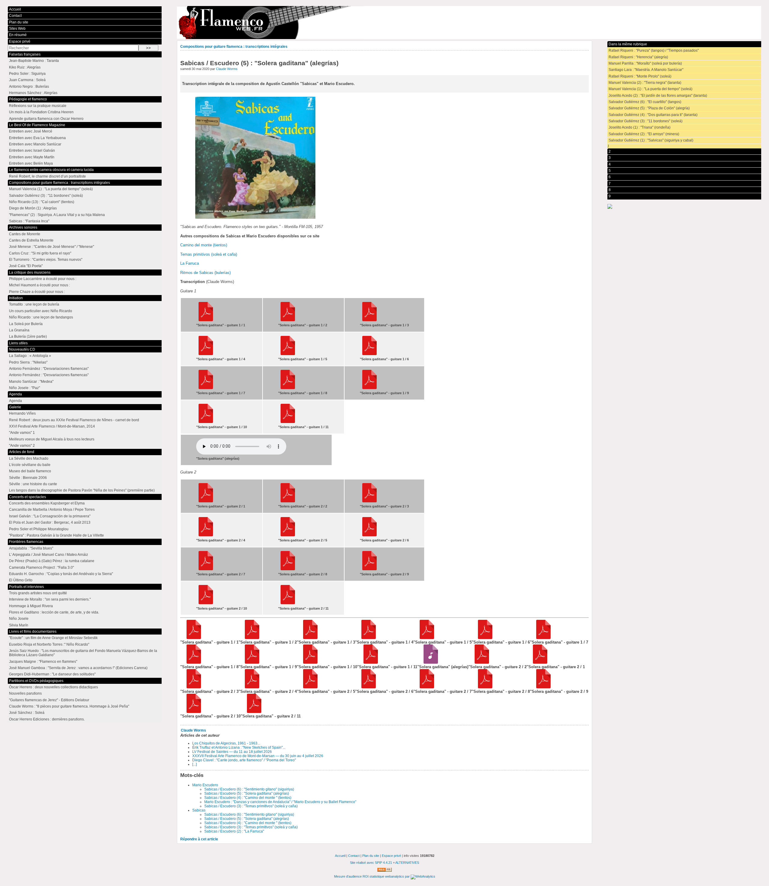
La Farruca (189, 263)
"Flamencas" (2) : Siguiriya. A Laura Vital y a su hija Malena (57, 215)
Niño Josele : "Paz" (24, 388)
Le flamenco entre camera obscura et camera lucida (51, 170)
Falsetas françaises (25, 54)
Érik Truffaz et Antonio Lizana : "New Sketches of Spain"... (238, 747)
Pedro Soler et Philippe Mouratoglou (38, 529)
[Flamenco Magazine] (469, 22)
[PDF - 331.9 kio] (369, 354)
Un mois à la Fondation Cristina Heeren (41, 112)
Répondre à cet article (199, 839)
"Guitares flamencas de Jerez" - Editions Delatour (49, 700)
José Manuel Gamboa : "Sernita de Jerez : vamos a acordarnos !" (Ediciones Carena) (78, 668)
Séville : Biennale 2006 (28, 478)
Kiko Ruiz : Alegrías (25, 67)
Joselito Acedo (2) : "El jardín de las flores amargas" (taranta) (658, 95)
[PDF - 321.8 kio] (287, 320)
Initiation (16, 298)
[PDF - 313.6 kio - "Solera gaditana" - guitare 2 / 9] (541, 687)
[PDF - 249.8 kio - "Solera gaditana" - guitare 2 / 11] (252, 711)
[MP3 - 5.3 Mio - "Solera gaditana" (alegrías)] (428, 662)
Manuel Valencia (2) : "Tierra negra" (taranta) (645, 83)
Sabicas (198, 810)
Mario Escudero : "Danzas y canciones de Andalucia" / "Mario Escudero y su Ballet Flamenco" (280, 802)
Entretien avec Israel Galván (32, 150)
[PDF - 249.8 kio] (287, 603)
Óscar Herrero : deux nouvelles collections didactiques (53, 687)
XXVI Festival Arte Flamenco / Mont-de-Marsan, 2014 (52, 426)
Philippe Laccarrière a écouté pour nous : (42, 279)
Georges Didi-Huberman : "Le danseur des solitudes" (52, 674)
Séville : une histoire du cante (33, 484)
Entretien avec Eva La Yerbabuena (37, 138)
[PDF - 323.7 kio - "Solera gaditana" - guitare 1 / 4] (366, 637)
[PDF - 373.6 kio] (205, 320)
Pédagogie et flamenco (28, 99)
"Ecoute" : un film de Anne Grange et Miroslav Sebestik (53, 638)
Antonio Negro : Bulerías (29, 86)
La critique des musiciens (29, 272)
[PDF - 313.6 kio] (369, 569)
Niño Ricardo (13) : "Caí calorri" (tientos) (41, 202)
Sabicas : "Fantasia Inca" (29, 221)
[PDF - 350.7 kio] (287, 535)
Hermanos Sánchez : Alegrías (33, 93)
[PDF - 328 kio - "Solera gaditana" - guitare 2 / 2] (479, 662)
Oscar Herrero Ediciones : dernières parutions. (47, 719)
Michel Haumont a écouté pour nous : (39, 285)
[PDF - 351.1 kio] (205, 388)
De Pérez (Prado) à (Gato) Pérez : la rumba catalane (51, 561)
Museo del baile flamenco (30, 471)
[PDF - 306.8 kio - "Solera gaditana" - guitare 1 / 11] (368, 662)
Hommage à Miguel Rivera (31, 606)
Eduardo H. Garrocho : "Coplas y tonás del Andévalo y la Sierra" (61, 574)
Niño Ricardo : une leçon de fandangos (41, 317)
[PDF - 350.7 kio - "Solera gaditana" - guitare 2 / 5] (308, 687)
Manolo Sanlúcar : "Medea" (31, 381)
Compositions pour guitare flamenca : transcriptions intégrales (233, 46)
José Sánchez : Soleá (26, 713)
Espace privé (19, 41)
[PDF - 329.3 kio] (369, 501)
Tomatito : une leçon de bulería (34, 304)
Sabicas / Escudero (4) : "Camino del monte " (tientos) (247, 798)
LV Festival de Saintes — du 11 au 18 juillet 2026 (232, 752)
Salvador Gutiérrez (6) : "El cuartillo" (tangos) (645, 102)
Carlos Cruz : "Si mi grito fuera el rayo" (40, 253)
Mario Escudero (205, 785)
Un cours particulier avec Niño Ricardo (40, 311)
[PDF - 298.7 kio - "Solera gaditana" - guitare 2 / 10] (191, 711)
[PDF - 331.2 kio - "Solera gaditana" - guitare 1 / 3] (308, 637)
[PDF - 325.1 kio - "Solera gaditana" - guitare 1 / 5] (424, 637)
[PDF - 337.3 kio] (369, 535)
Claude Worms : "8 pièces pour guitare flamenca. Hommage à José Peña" (69, 706)
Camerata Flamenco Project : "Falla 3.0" (41, 567)
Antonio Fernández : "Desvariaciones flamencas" (49, 369)
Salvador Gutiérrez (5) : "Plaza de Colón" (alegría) (649, 108)
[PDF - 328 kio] (287, 501)
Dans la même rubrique (628, 44)
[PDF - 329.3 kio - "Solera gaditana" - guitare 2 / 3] (191, 687)
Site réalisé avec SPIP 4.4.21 (371, 862)
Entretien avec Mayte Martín (31, 157)
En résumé (18, 35)
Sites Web (17, 28)
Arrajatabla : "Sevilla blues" (31, 548)
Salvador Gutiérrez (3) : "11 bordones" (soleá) (645, 121)
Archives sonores (23, 227)
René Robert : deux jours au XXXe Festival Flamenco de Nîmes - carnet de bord (74, 420)
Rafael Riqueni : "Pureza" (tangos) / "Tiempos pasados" (654, 50)
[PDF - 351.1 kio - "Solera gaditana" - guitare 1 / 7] (541, 637)
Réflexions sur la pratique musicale (37, 106)
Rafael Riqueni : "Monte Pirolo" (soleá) (640, 76)
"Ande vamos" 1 (22, 433)
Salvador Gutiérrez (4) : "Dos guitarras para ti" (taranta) (653, 115)
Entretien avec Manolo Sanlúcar (35, 144)
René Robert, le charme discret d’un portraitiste (47, 176)
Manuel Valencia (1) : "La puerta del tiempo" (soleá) (650, 89)
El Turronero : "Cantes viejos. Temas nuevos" (45, 259)
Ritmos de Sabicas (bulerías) (205, 272)
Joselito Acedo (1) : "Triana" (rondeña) (639, 127)
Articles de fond (21, 452)
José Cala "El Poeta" (26, 266)
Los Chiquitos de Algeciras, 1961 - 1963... (226, 743)
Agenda (15, 394)
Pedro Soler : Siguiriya (27, 74)
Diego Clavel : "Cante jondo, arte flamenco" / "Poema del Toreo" (244, 760)
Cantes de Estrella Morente (31, 240)
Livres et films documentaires (32, 631)
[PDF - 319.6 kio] (369, 388)
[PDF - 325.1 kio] (287, 354)
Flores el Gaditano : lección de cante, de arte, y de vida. (54, 612)
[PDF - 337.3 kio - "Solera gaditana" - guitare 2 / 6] (366, 687)
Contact (15, 16)
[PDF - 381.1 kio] (205, 501)
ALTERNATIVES (407, 862)
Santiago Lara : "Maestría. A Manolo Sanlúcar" (646, 70)
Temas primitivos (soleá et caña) (208, 254)
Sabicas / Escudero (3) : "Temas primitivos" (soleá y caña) (251, 806)
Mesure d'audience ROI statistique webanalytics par (372, 876)
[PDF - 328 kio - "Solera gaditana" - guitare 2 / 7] (424, 687)
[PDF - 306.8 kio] (287, 422)
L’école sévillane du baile (29, 465)
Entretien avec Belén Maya (31, 163)
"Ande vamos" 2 (22, 445)
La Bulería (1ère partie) (28, 336)
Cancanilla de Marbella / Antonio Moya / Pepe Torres (52, 509)
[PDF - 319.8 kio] (205, 422)
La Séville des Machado (28, 458)
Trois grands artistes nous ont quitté (38, 593)
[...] (194, 764)
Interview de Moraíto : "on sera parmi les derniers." (50, 599)
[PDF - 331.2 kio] (369, 320)
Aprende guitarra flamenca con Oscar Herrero (46, 119)
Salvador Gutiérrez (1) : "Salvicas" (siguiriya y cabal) (651, 140)
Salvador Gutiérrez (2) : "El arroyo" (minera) (644, 134)
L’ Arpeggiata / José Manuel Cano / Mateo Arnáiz (48, 555)
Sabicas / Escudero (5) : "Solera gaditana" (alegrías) (246, 793)
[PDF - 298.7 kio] (205, 603)
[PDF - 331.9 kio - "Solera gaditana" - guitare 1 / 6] (483, 637)
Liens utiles (18, 343)
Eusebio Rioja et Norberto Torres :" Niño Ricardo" (49, 644)
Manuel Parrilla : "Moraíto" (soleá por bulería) (645, 63)
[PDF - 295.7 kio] (205, 535)
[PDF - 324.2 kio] (287, 388)
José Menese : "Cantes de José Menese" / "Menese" (51, 247)
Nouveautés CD (22, 349)
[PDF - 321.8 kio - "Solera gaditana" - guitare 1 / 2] (250, 637)
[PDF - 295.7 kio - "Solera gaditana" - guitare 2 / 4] (250, 687)
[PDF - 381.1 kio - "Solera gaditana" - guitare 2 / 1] (538, 662)
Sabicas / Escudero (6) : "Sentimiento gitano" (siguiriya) (249, 789)
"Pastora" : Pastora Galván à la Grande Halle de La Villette (56, 535)
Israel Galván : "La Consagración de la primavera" (49, 516)
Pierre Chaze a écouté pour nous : (37, 292)
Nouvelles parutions (25, 693)
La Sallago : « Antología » (30, 356)
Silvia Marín (18, 625)
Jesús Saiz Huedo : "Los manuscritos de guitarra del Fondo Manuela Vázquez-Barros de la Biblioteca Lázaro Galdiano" (83, 653)
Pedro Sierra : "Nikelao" (28, 362)
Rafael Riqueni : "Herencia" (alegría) (638, 57)
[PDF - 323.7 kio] (205, 354)
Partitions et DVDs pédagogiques (36, 681)
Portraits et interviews (26, 587)
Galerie (15, 407)
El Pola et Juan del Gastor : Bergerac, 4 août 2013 (49, 522)
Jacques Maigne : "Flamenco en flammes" (43, 661)
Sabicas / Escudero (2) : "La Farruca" (234, 831)
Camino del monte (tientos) (203, 245)
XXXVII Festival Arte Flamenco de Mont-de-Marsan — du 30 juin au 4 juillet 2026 (257, 756)
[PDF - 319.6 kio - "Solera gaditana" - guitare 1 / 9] (250, 662)
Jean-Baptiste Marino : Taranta (34, 61)
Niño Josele (19, 619)
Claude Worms (227, 69)
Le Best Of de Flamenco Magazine (37, 125)
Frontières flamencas (26, 542)
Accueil (15, 9)
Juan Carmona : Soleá (27, 80)
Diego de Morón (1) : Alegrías (33, 208)
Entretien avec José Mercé (30, 131)
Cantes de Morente (24, 234)
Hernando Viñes (22, 413)
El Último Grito (20, 580)
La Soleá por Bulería (26, 324)
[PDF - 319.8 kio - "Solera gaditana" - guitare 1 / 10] (308, 662)
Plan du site (18, 22)
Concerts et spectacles (27, 497)
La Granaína (19, 330)
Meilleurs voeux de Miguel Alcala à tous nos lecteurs (51, 439)
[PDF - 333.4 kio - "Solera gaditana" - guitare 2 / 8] (483, 687)
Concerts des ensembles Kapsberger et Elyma (47, 503)
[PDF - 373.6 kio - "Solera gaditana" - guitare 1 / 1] (191, 637)
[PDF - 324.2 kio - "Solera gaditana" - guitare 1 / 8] (191, 662)
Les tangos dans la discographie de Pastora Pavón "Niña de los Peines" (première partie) (82, 490)
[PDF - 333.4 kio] (287, 569)
